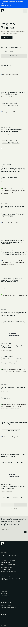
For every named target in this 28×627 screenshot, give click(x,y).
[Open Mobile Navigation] (25, 11)
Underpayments (6, 569)
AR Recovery (5, 562)
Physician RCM (6, 576)
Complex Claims (6, 567)
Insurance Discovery (8, 571)
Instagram (4, 593)
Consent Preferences (8, 607)
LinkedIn (4, 589)
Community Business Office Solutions (11, 579)
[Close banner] (26, 1)
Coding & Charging (8, 558)
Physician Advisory (8, 560)
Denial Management (8, 564)
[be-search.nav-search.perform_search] (2, 51)
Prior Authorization (8, 555)
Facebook (4, 591)
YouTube (4, 596)
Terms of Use (6, 605)
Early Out (4, 574)
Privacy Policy (6, 602)
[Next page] (20, 505)
